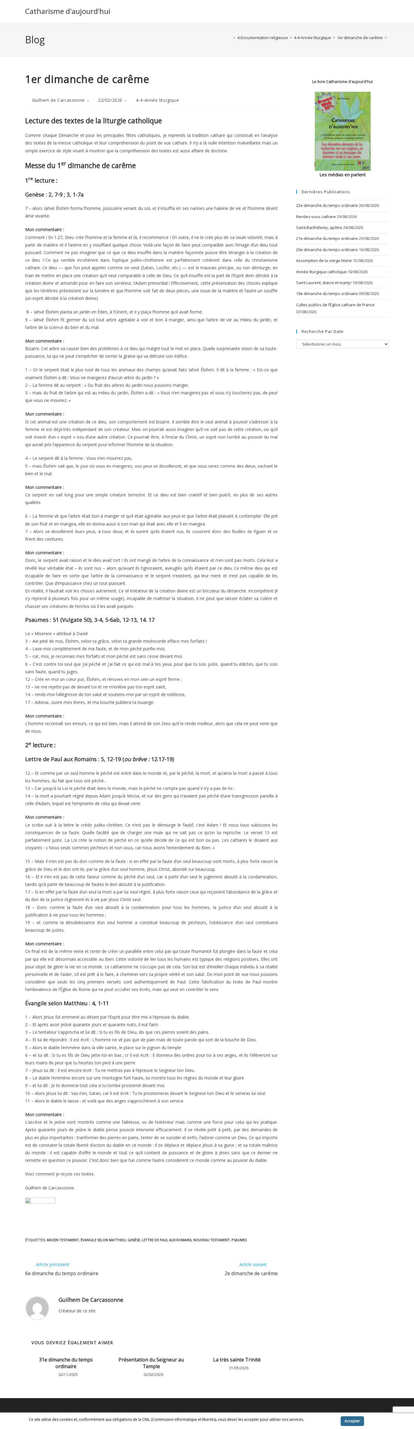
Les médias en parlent (342, 174)
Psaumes (239, 1240)
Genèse (134, 1240)
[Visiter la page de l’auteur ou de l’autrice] (37, 1308)
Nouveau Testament (211, 1240)
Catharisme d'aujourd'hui (67, 11)
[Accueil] (229, 37)
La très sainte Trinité (237, 1359)
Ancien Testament (63, 1240)
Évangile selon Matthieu (103, 1240)
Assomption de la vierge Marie (324, 260)
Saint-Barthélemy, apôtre (319, 227)
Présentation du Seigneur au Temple (151, 1363)
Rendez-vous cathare (316, 216)
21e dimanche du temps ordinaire (327, 238)
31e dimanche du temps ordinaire (66, 1363)
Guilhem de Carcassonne (58, 100)
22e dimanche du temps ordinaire (327, 205)
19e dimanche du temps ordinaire (327, 293)
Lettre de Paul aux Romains (167, 1240)
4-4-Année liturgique (157, 100)
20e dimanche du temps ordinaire (327, 249)
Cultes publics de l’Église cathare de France (335, 304)
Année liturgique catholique (321, 271)
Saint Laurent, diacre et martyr (324, 282)
